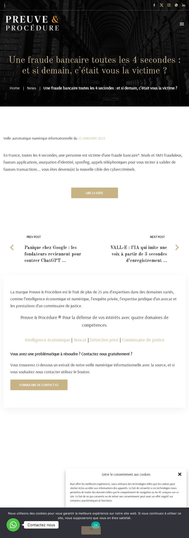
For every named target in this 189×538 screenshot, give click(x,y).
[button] (179, 474)
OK (96, 525)
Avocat (80, 340)
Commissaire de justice (143, 340)
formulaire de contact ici (39, 385)
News (31, 88)
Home (15, 88)
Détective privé (104, 340)
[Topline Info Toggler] (4, 5)
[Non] (91, 530)
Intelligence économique (47, 340)
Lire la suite (94, 193)
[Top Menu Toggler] (182, 24)
